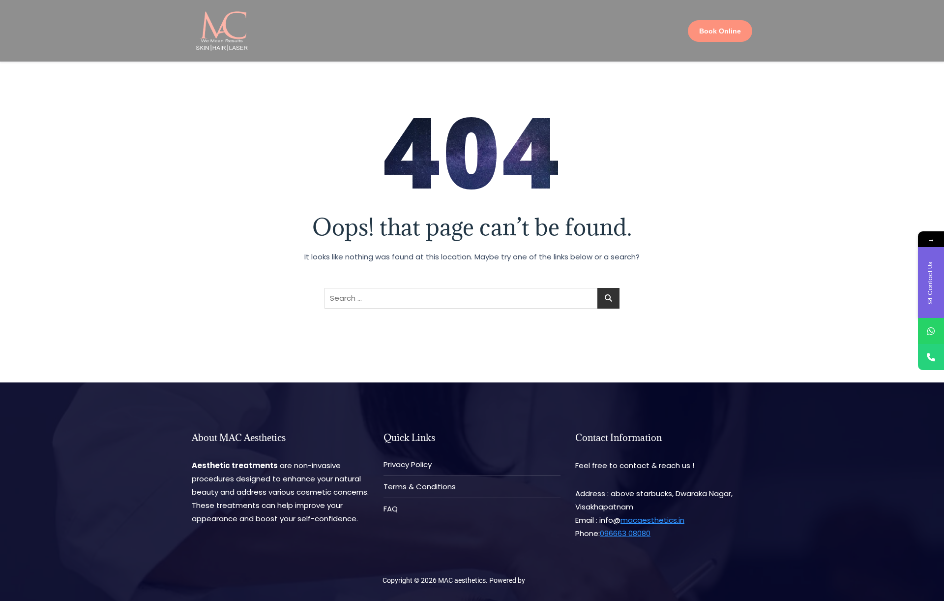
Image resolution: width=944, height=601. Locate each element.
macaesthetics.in (652, 520)
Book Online (720, 31)
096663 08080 (625, 533)
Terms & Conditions (420, 486)
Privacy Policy (408, 464)
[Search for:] (472, 298)
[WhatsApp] (931, 331)
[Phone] (931, 357)
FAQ (391, 509)
